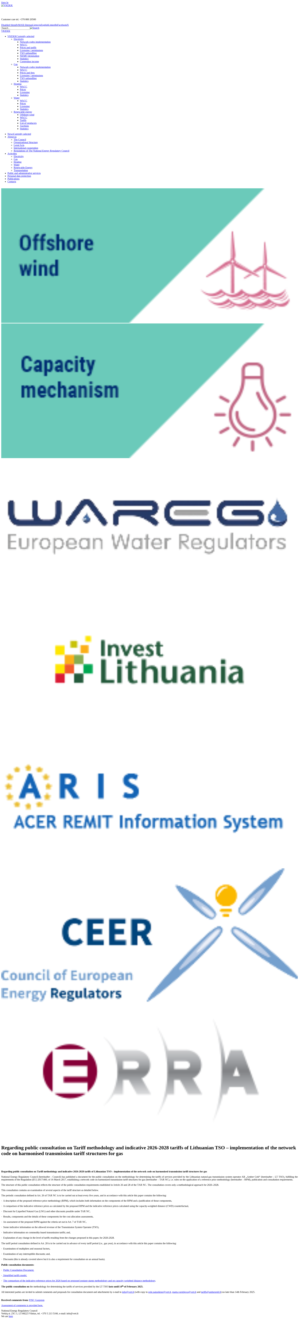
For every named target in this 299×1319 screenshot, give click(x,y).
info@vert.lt (128, 1292)
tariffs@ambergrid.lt (211, 1292)
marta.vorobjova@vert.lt (184, 1292)
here (11, 1316)
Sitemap (29, 25)
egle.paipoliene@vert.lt (159, 1292)
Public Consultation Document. (18, 1270)
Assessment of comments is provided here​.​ (22, 1305)
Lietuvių (37, 25)
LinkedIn (52, 25)
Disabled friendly (9, 25)
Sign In (4, 2)
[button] (34, 28)
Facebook (62, 25)
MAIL (21, 25)
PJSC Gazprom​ (36, 1300)
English (44, 25)
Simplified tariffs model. (15, 1275)
